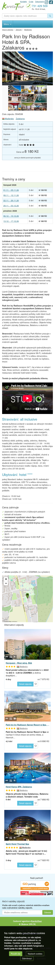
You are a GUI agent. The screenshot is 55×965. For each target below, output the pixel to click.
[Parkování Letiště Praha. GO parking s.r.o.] (35, 885)
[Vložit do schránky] (35, 683)
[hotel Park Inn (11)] (40, 89)
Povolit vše (15, 953)
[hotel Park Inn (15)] (40, 98)
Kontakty (23, 1)
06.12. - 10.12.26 (11, 216)
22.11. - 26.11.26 (11, 200)
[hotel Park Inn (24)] (27, 68)
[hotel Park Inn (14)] (27, 98)
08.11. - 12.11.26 (11, 195)
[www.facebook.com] (51, 2)
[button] (27, 595)
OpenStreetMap (7, 621)
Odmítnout (27, 958)
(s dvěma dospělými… (27, 673)
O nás (31, 1)
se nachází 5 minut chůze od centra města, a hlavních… (27, 734)
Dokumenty (39, 1)
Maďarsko (9, 118)
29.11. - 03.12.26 (11, 205)
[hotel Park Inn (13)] (14, 98)
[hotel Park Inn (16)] (14, 107)
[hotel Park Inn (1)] (27, 89)
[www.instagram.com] (46, 2)
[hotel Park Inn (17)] (27, 107)
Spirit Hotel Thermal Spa (17, 843)
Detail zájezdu (25, 684)
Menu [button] (6, 24)
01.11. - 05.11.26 (11, 190)
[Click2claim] (36, 892)
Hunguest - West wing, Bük (19, 663)
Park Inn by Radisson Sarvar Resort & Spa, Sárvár (27, 724)
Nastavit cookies (35, 953)
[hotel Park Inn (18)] (40, 107)
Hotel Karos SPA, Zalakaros (19, 786)
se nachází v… (26, 852)
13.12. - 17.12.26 (11, 221)
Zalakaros (20, 118)
